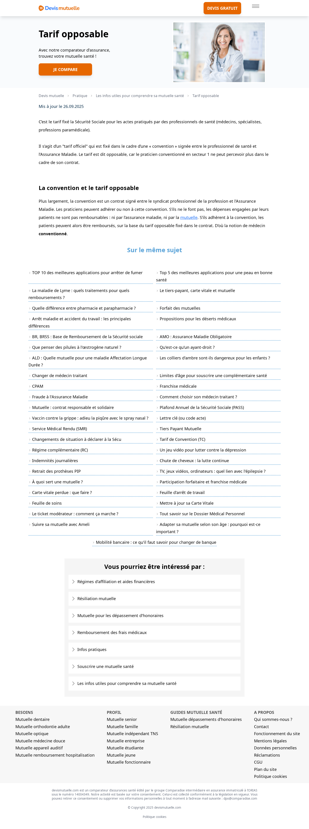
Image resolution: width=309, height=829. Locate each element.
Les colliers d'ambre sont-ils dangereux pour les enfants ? (215, 358)
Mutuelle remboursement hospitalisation (55, 755)
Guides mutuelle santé (196, 712)
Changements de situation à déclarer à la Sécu (76, 439)
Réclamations (267, 755)
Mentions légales (270, 740)
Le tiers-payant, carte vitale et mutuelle (197, 290)
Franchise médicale (178, 386)
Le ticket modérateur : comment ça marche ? (75, 513)
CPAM (37, 386)
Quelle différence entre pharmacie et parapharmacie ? (84, 308)
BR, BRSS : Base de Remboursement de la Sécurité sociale (87, 336)
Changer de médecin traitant (59, 375)
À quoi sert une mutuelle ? (57, 482)
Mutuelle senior (122, 719)
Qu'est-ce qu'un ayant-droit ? (187, 347)
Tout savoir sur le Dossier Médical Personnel (202, 513)
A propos (264, 712)
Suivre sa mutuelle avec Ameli (61, 524)
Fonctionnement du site (277, 733)
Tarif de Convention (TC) (182, 439)
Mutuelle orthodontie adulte (42, 726)
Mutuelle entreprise (126, 740)
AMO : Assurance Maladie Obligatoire (196, 336)
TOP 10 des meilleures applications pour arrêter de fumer (87, 272)
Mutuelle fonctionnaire (129, 762)
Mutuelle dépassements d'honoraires (206, 719)
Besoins (24, 712)
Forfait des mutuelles (180, 308)
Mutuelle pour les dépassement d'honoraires (120, 615)
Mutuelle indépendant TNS (132, 733)
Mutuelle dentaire (32, 719)
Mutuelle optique (31, 733)
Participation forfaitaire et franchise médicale (203, 482)
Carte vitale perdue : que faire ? (62, 492)
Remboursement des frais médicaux (112, 632)
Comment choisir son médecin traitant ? (198, 396)
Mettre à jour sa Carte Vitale (187, 503)
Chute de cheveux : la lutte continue (194, 460)
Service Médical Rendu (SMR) (59, 428)
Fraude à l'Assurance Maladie (60, 396)
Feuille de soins (47, 503)
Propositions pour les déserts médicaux (198, 318)
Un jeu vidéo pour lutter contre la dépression (203, 450)
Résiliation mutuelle (96, 598)
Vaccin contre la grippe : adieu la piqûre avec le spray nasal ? (90, 418)
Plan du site (265, 769)
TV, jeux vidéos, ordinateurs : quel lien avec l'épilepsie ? (213, 471)
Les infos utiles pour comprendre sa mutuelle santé (126, 683)
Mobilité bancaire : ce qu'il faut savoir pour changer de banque (156, 542)
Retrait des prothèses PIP (56, 471)
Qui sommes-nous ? (273, 719)
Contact (261, 726)
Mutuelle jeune (121, 755)
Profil (114, 712)
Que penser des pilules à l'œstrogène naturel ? (76, 347)
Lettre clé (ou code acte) (183, 418)
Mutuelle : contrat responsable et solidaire (73, 407)
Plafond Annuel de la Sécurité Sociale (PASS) (202, 407)
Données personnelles (275, 748)
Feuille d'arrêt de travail (182, 492)
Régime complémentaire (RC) (60, 450)
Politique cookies (270, 776)
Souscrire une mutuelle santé (105, 666)
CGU (258, 762)
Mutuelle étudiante (125, 748)
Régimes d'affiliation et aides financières (116, 581)
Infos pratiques (92, 649)
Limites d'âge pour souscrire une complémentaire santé (213, 375)
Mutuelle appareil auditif (39, 748)
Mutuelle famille (122, 726)
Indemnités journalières (55, 460)
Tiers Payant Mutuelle (180, 428)
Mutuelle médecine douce (40, 740)
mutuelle (188, 217)
